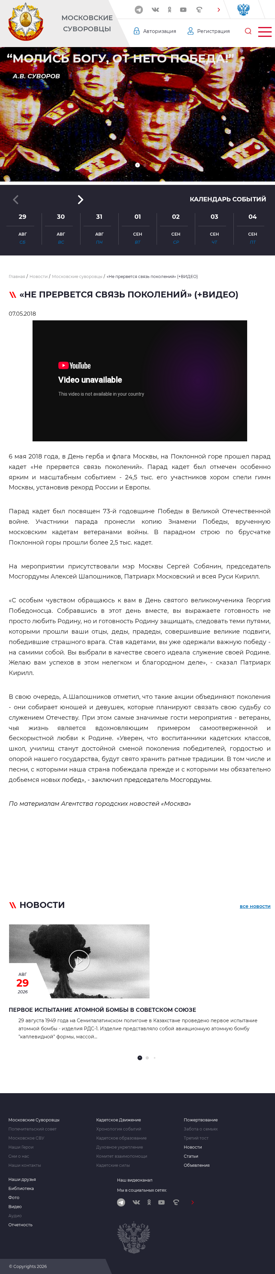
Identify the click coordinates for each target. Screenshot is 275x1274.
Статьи (191, 1156)
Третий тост (196, 1138)
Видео (15, 1207)
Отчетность (20, 1225)
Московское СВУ (26, 1138)
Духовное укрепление (119, 1147)
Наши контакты (24, 1165)
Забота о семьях (201, 1129)
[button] (219, 10)
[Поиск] (248, 31)
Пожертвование (201, 1120)
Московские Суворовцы (87, 23)
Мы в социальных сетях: (142, 1190)
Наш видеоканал (135, 1180)
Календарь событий (228, 199)
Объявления (197, 1165)
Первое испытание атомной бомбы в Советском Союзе (102, 1010)
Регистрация (213, 31)
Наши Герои (21, 1147)
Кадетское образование (121, 1138)
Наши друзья (22, 1180)
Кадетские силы (113, 1165)
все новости (255, 906)
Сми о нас (18, 1156)
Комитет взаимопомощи (121, 1156)
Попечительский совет (32, 1129)
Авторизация (159, 31)
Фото (13, 1198)
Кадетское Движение (118, 1120)
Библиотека (21, 1189)
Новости (193, 1147)
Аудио (15, 1216)
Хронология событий (118, 1129)
